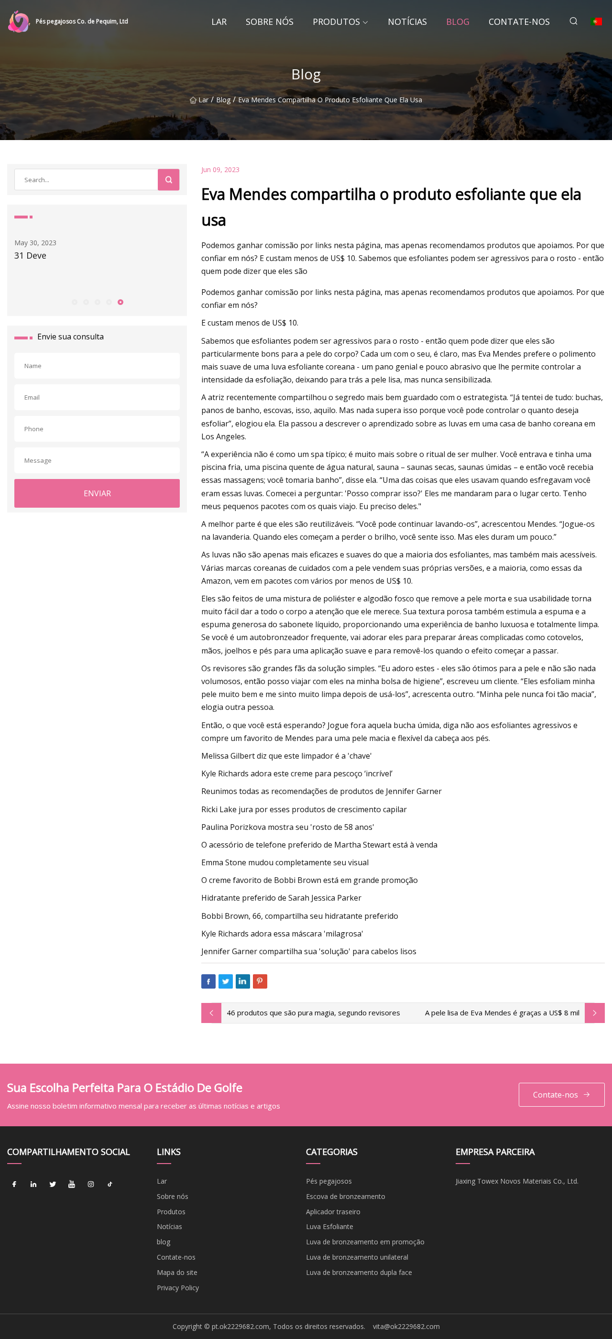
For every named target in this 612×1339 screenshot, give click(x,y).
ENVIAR (97, 493)
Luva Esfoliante (329, 1226)
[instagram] (91, 1184)
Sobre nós (270, 21)
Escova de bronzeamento (345, 1196)
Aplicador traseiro (333, 1211)
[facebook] (14, 1184)
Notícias (407, 21)
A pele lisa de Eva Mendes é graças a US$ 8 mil (502, 1012)
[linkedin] (33, 1184)
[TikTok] (110, 1184)
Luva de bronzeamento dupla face (359, 1272)
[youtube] (72, 1184)
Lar (219, 21)
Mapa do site (177, 1272)
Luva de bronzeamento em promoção (365, 1241)
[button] (74, 302)
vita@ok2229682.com (406, 1326)
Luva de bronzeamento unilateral (357, 1257)
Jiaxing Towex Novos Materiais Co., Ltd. (517, 1181)
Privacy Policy (178, 1287)
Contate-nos (519, 21)
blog (458, 21)
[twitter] (52, 1184)
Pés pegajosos (329, 1181)
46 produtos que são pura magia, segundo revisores (313, 1012)
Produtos (336, 21)
